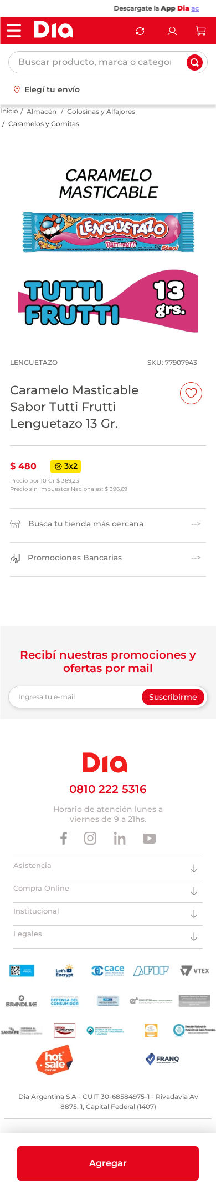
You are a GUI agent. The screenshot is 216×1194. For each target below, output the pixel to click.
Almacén (41, 122)
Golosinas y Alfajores (101, 122)
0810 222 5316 (108, 800)
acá (182, 8)
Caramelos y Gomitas (43, 134)
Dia (168, 8)
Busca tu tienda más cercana (85, 534)
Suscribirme (173, 708)
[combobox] (108, 62)
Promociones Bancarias (75, 568)
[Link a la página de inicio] (9, 122)
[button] (108, 1163)
